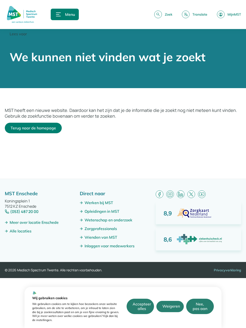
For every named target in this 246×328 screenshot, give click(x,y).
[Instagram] (170, 194)
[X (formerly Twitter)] (191, 194)
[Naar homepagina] (22, 14)
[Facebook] (159, 194)
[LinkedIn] (180, 194)
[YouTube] (202, 194)
